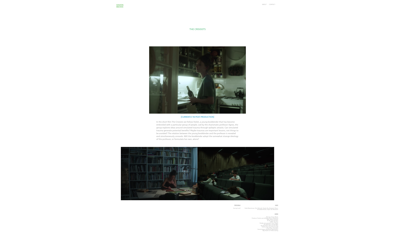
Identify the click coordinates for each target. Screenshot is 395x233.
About (264, 4)
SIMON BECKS (120, 5)
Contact (272, 4)
